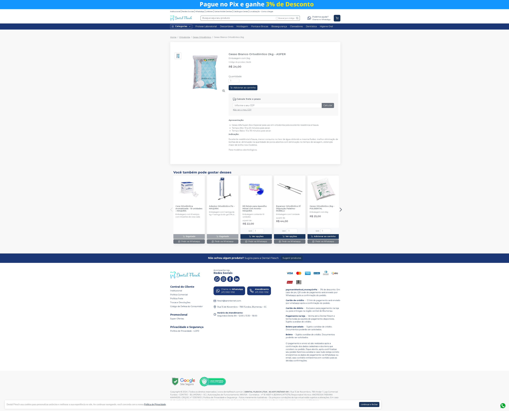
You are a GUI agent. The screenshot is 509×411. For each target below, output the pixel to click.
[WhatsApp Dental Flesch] (217, 279)
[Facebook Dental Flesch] (230, 279)
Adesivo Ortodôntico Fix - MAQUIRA (222, 207)
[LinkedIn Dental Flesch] (236, 279)
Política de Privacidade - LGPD (184, 331)
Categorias (181, 26)
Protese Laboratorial (206, 26)
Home (173, 37)
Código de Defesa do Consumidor (186, 306)
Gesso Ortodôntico (202, 37)
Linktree (209, 11)
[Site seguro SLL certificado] (183, 381)
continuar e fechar (369, 404)
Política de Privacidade (155, 404)
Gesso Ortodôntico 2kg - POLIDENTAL (322, 207)
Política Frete (176, 298)
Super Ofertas (177, 318)
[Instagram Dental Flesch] (223, 279)
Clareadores (296, 26)
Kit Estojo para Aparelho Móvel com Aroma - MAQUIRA (255, 208)
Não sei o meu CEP (242, 110)
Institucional (175, 11)
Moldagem (242, 26)
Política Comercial (179, 294)
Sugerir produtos (292, 258)
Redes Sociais (188, 11)
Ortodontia (184, 37)
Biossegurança (279, 26)
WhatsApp (199, 11)
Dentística (311, 26)
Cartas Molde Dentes (223, 11)
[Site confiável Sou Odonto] (212, 382)
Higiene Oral (326, 26)
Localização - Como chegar (261, 11)
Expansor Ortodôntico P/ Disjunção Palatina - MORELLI (288, 208)
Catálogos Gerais (241, 11)
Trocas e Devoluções (180, 302)
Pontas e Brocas (259, 26)
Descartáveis (226, 26)
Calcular (327, 105)
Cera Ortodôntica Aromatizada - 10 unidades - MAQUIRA (188, 208)
